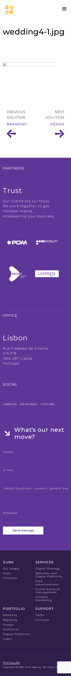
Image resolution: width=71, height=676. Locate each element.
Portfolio (14, 609)
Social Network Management (48, 590)
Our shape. (11, 568)
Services (45, 562)
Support (45, 609)
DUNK (8, 562)
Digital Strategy (48, 568)
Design (57, 124)
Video (7, 638)
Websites (10, 615)
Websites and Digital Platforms (49, 574)
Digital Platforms (16, 634)
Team (7, 573)
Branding (17, 124)
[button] (64, 9)
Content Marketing (44, 598)
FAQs (40, 615)
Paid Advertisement (47, 582)
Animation (11, 629)
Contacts (10, 578)
